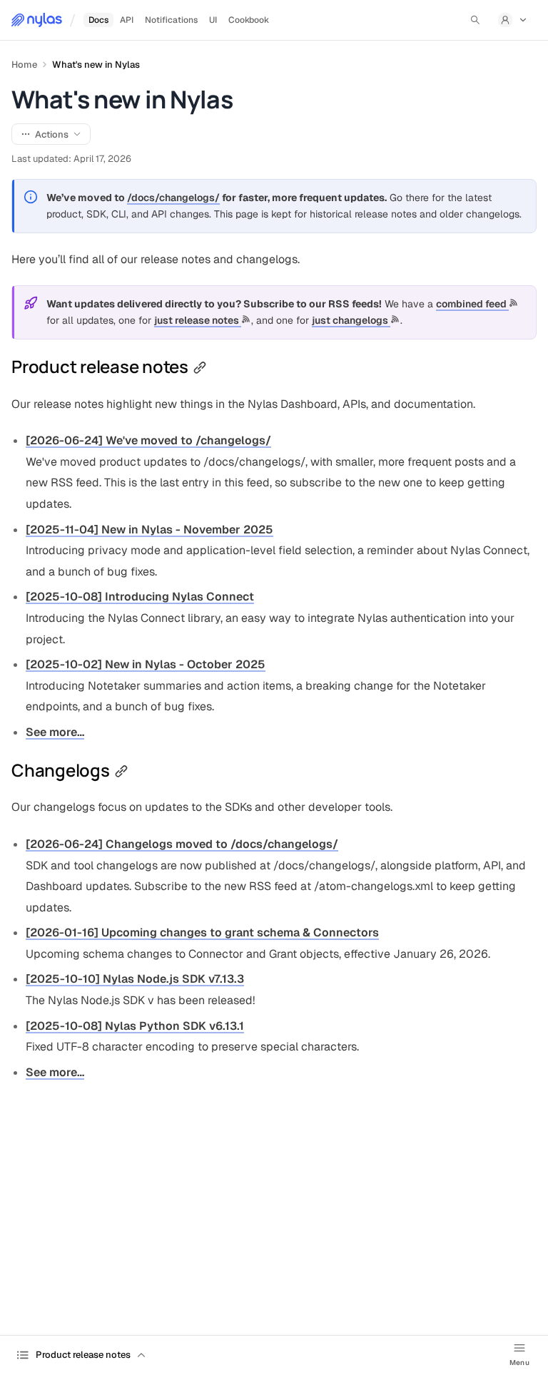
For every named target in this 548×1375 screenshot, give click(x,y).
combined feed (472, 303)
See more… (55, 732)
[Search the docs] (475, 20)
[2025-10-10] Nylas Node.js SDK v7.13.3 (135, 978)
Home (24, 64)
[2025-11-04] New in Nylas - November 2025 (149, 529)
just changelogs (351, 320)
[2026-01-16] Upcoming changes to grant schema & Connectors (202, 932)
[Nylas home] (36, 20)
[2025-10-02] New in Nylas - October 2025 (145, 664)
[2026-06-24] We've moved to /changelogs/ (148, 440)
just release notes (197, 320)
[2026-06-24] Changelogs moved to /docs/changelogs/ (182, 844)
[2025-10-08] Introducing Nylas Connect (140, 596)
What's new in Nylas (96, 64)
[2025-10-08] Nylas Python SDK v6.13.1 (135, 1025)
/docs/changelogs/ (173, 197)
